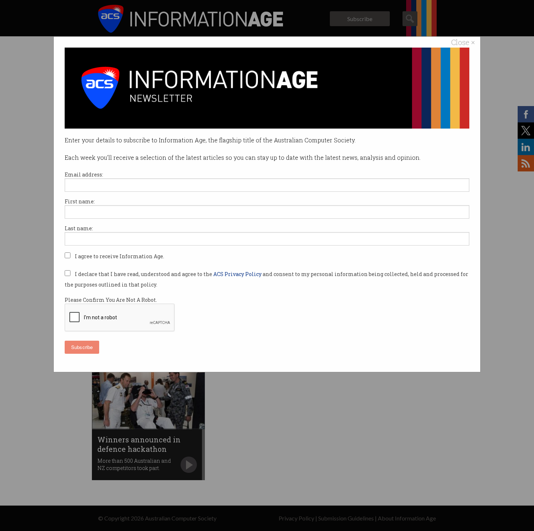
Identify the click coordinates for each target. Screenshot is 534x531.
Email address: (84, 174)
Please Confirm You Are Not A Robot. (111, 299)
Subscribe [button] (82, 347)
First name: (80, 201)
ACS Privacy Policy (238, 274)
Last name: (79, 228)
